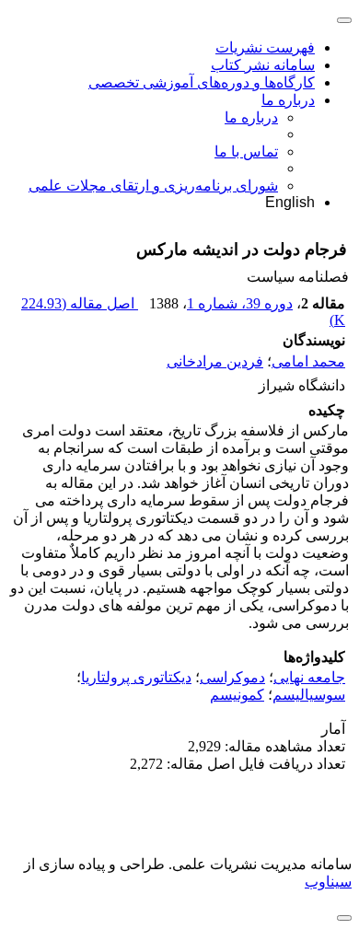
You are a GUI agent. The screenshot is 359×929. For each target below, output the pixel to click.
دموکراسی (232, 677)
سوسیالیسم (308, 695)
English (290, 202)
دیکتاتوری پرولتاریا (136, 677)
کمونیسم (237, 695)
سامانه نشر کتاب (263, 65)
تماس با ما (246, 151)
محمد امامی (308, 361)
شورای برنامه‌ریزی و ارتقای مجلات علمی (153, 185)
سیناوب (328, 881)
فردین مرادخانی (215, 361)
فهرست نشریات (265, 47)
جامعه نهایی (309, 677)
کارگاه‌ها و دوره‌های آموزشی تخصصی (201, 82)
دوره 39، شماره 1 (240, 303)
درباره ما (288, 100)
